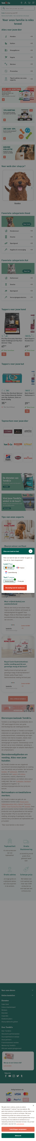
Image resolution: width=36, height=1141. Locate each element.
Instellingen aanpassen (18, 1129)
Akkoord (18, 1135)
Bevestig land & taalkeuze (15, 588)
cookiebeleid (20, 1124)
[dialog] (18, 570)
